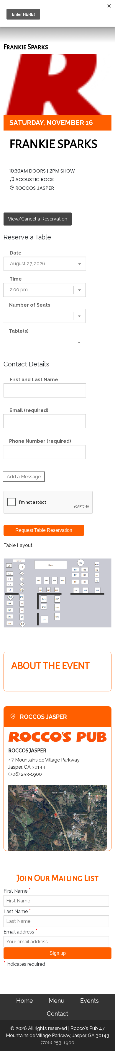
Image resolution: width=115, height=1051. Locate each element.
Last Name (17, 911)
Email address (20, 931)
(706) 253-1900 (57, 1042)
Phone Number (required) (40, 441)
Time (15, 279)
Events (89, 1000)
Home (24, 1000)
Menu (57, 1000)
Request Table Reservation (43, 530)
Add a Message (24, 476)
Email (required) (28, 410)
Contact (57, 1013)
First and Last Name (34, 379)
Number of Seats (29, 305)
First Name (17, 890)
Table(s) (19, 331)
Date (16, 253)
